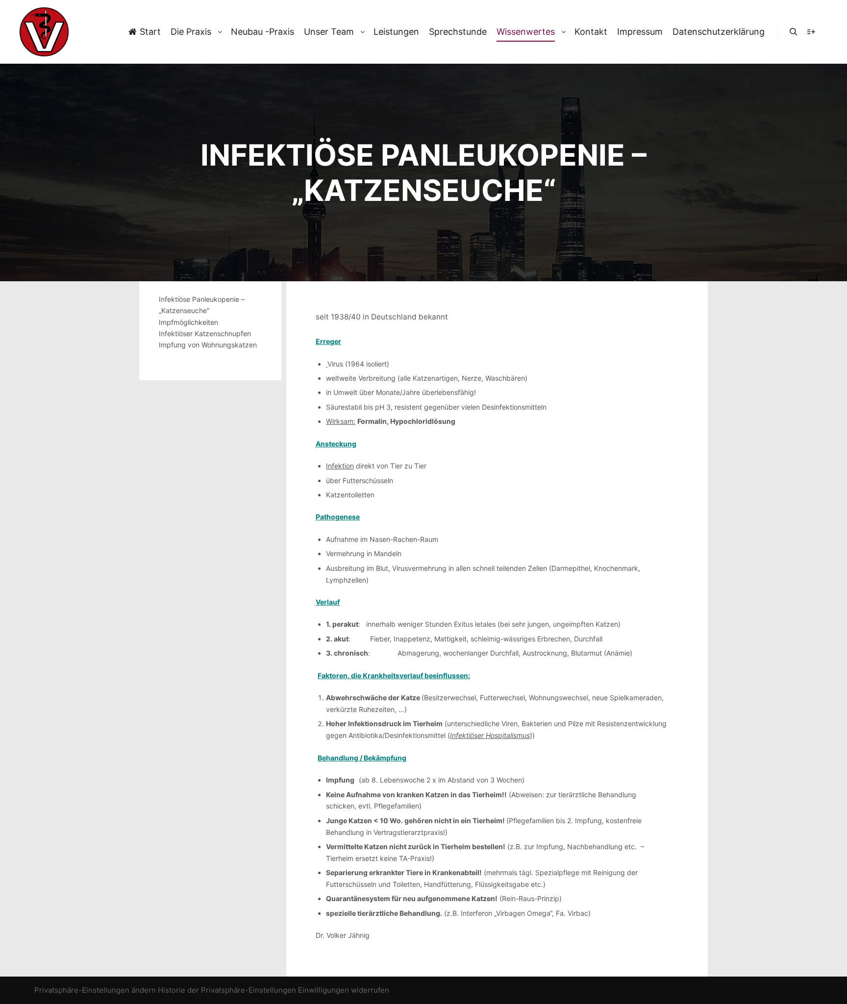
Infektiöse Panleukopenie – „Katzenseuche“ (202, 305)
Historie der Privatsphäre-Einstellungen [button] (227, 990)
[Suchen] (793, 31)
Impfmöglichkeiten (188, 322)
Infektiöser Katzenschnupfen (205, 333)
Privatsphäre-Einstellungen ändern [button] (95, 990)
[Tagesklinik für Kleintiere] (44, 32)
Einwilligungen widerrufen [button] (343, 990)
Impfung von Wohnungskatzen (208, 345)
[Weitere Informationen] (811, 31)
